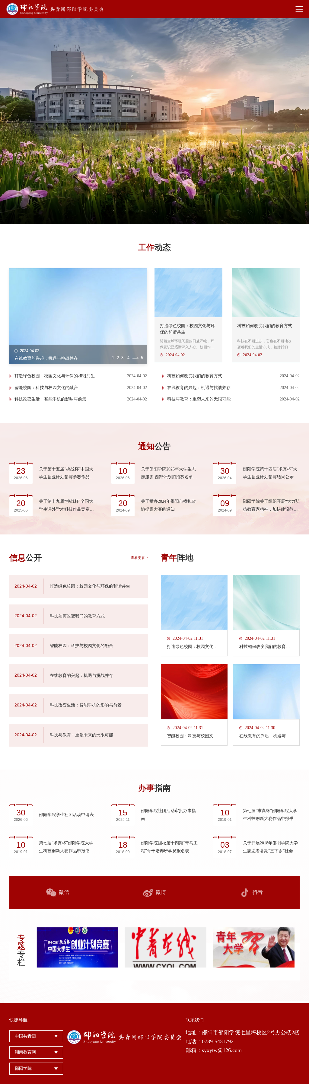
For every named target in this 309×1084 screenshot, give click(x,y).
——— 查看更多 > (133, 558)
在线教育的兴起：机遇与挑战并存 (199, 387)
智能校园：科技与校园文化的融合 (46, 387)
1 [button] (113, 357)
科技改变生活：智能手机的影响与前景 (50, 399)
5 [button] (142, 357)
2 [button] (118, 357)
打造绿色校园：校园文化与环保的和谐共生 (54, 376)
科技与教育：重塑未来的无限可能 (199, 399)
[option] (154, 121)
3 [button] (122, 357)
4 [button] (128, 357)
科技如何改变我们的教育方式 (194, 376)
